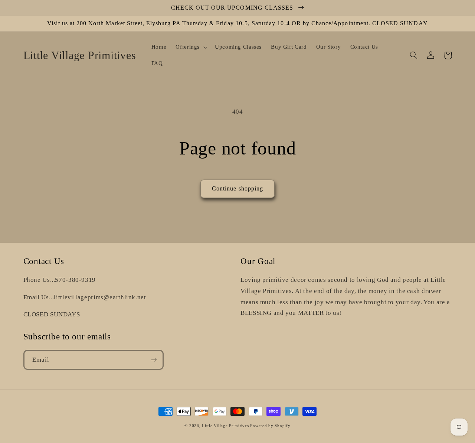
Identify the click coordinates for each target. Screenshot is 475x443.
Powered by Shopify (270, 426)
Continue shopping (237, 188)
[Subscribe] (153, 359)
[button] (190, 47)
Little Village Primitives (225, 426)
